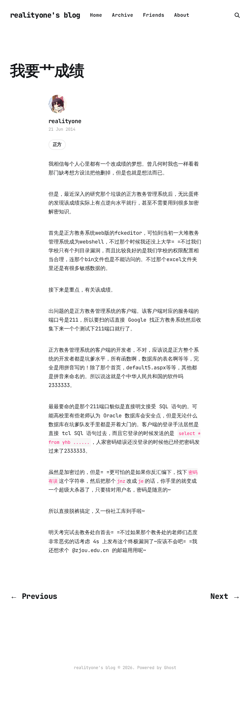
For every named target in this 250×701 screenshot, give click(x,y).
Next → (225, 596)
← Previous (33, 596)
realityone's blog (45, 15)
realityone (64, 121)
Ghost (170, 667)
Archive (122, 15)
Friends (153, 15)
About (181, 15)
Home (96, 15)
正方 (57, 144)
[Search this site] (237, 15)
